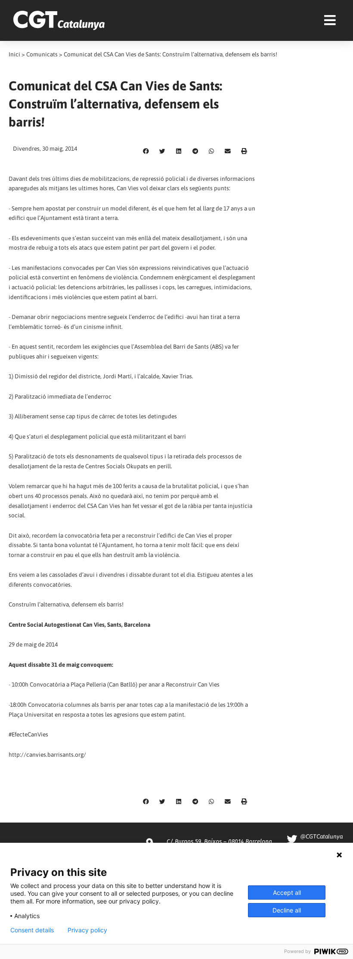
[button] (146, 151)
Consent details (32, 930)
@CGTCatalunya (321, 836)
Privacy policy (87, 930)
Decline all (286, 910)
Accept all (287, 892)
